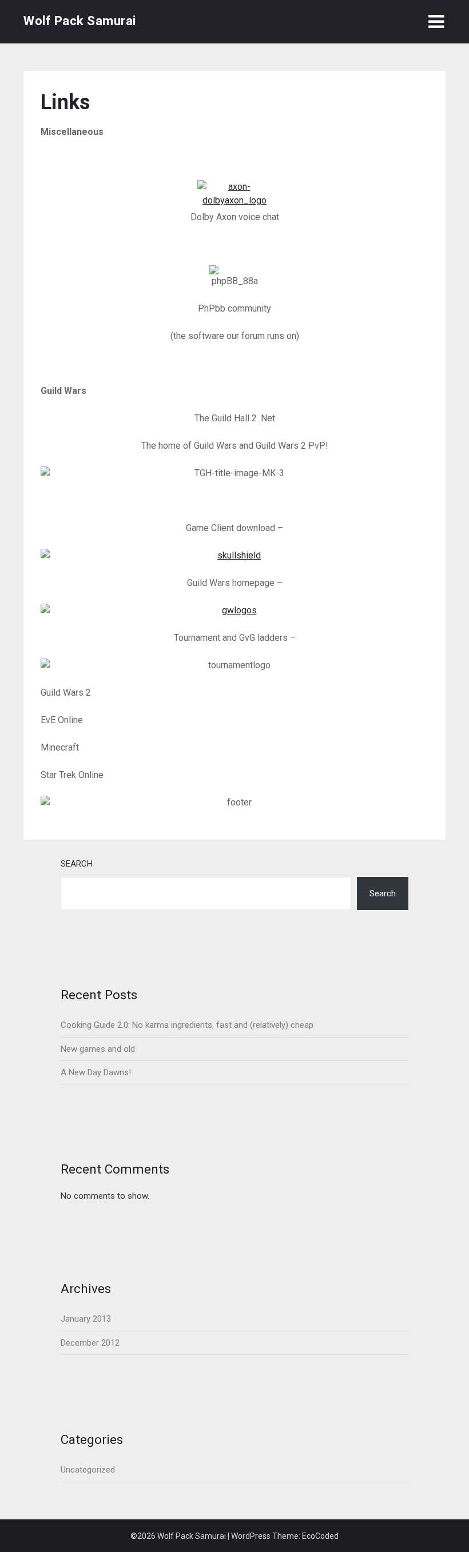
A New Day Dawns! (96, 1072)
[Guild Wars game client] (235, 555)
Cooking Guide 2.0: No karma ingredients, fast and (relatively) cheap (187, 1025)
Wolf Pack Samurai (79, 21)
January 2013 (86, 1319)
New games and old (98, 1049)
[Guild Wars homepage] (235, 610)
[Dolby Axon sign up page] (235, 195)
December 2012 (90, 1343)
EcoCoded (320, 1536)
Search (77, 864)
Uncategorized (88, 1470)
